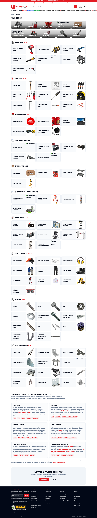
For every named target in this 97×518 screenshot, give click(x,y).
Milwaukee (20, 412)
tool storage (70, 446)
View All (25, 42)
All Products (48, 491)
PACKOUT (53, 455)
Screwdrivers (58, 416)
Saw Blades (16, 455)
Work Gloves (54, 437)
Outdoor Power (35, 418)
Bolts (19, 437)
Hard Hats (60, 437)
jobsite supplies (70, 451)
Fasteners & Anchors (18, 424)
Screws (15, 437)
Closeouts (48, 498)
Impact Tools (29, 418)
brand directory (32, 460)
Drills (15, 418)
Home (12, 14)
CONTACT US (63, 2)
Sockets (69, 416)
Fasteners (33, 496)
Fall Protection (73, 437)
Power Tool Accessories (19, 444)
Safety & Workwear (56, 424)
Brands (47, 500)
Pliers (53, 416)
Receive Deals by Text (64, 500)
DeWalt (24, 412)
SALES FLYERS (47, 2)
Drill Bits (21, 455)
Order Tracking (63, 494)
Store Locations (77, 496)
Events (75, 498)
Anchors (23, 437)
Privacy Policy (77, 505)
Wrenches (64, 416)
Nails (28, 437)
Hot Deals (47, 494)
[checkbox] (12, 498)
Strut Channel (63, 455)
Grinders (23, 418)
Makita (29, 412)
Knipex (68, 410)
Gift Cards (48, 503)
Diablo (39, 448)
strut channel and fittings (64, 449)
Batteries (26, 455)
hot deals (60, 460)
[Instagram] (14, 512)
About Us (75, 491)
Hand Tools (54, 405)
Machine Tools (34, 498)
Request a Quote (44, 479)
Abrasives (32, 455)
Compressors (70, 455)
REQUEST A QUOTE (72, 2)
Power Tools (16, 405)
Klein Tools (63, 410)
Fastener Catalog (34, 437)
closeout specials (67, 460)
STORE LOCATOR (39, 2)
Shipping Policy (77, 500)
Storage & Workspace (36, 505)
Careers (75, 494)
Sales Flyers (62, 498)
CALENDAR (56, 2)
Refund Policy (77, 503)
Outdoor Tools (34, 500)
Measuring (75, 416)
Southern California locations (59, 462)
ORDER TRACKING (82, 2)
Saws (19, 418)
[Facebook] (12, 512)
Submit (26, 495)
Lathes (58, 455)
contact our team (76, 460)
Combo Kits (33, 507)
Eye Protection (66, 437)
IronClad (60, 430)
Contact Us (54, 479)
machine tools (71, 448)
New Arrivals (48, 496)
